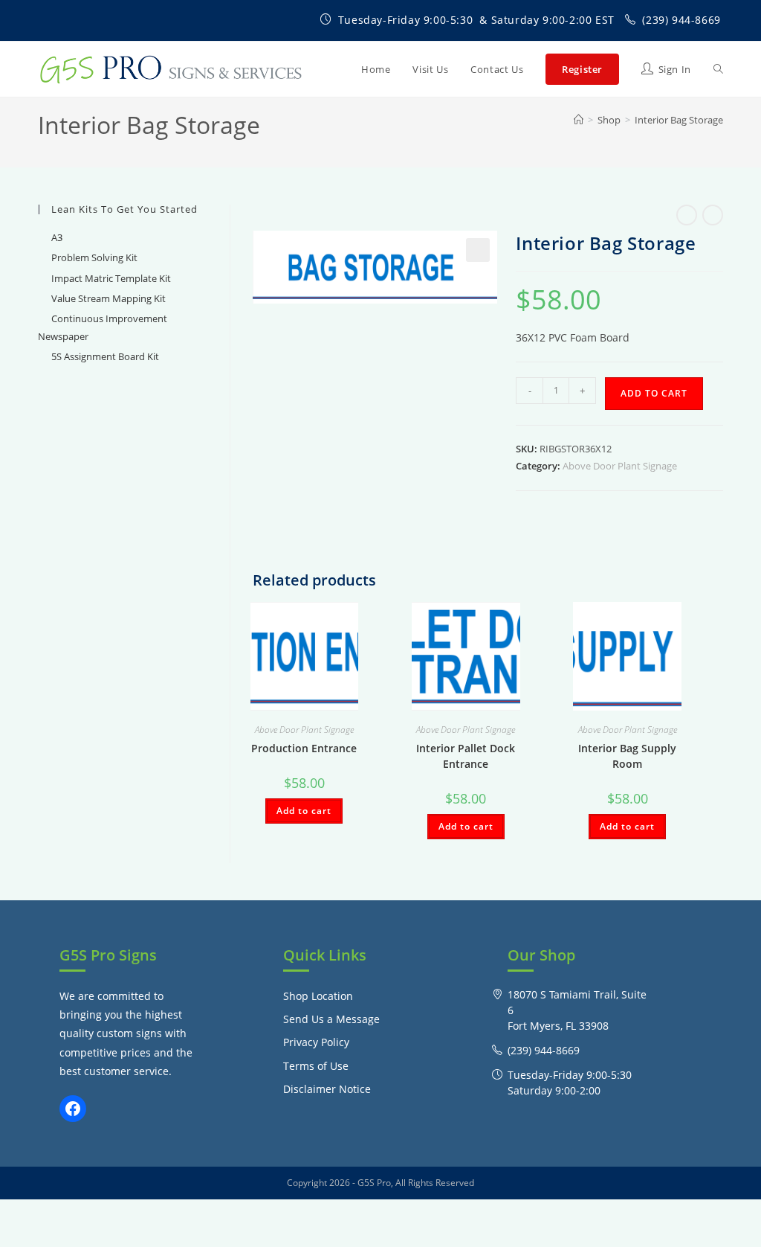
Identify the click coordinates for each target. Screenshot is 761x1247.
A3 (56, 237)
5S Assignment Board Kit (105, 356)
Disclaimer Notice (327, 1089)
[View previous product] (686, 215)
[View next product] (712, 215)
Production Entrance (304, 748)
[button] (478, 250)
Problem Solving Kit (94, 257)
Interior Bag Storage (679, 119)
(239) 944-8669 (681, 20)
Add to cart (654, 393)
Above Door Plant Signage (620, 465)
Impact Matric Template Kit (111, 278)
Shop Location (318, 996)
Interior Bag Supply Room (627, 756)
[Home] (578, 119)
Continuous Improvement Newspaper (102, 327)
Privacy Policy (316, 1042)
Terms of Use (316, 1066)
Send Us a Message (331, 1019)
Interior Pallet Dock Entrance (465, 756)
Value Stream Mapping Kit (108, 298)
